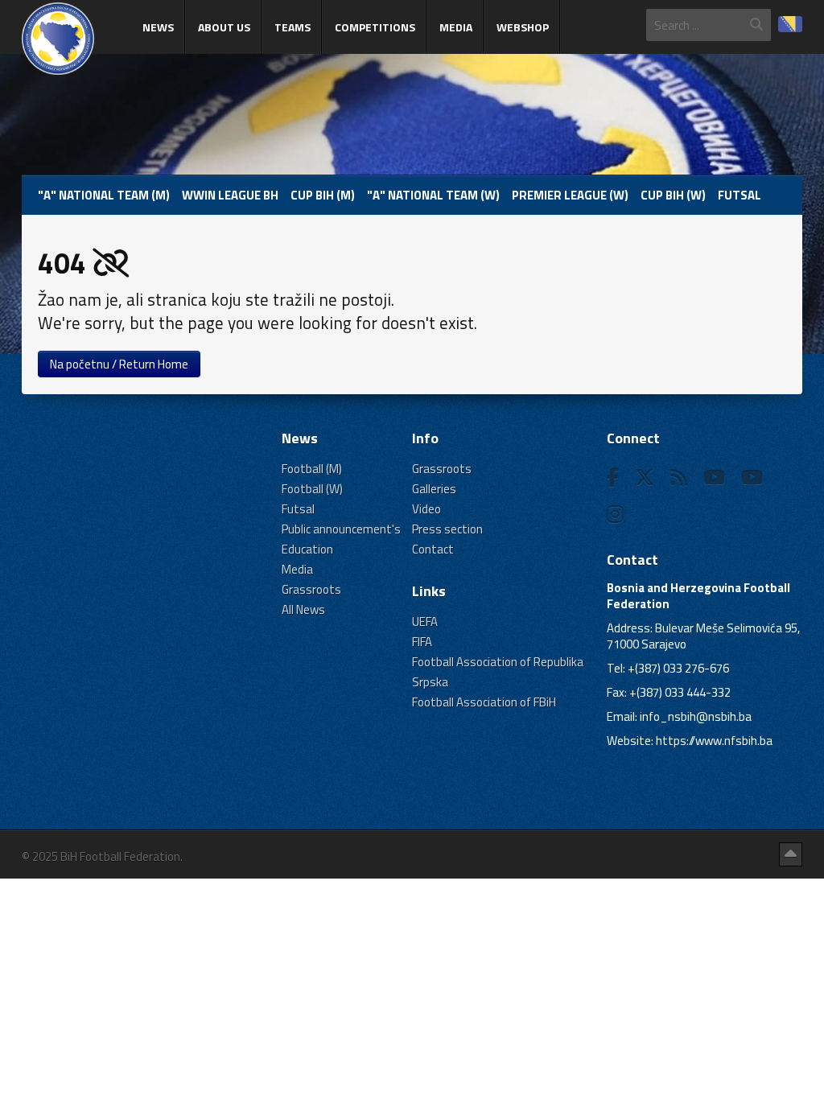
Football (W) (312, 489)
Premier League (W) (570, 195)
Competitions (375, 27)
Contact (433, 549)
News (158, 27)
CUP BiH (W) (673, 195)
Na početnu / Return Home (119, 364)
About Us (224, 27)
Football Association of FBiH (484, 702)
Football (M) (312, 468)
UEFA (425, 621)
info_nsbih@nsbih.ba (696, 716)
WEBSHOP (522, 27)
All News (303, 609)
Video (426, 509)
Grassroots (311, 589)
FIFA (422, 641)
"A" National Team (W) (433, 195)
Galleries (434, 489)
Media (455, 27)
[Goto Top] (790, 854)
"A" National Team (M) (104, 195)
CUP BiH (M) (322, 195)
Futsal (739, 195)
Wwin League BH (230, 195)
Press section (447, 529)
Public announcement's (341, 529)
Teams (292, 27)
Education (307, 549)
